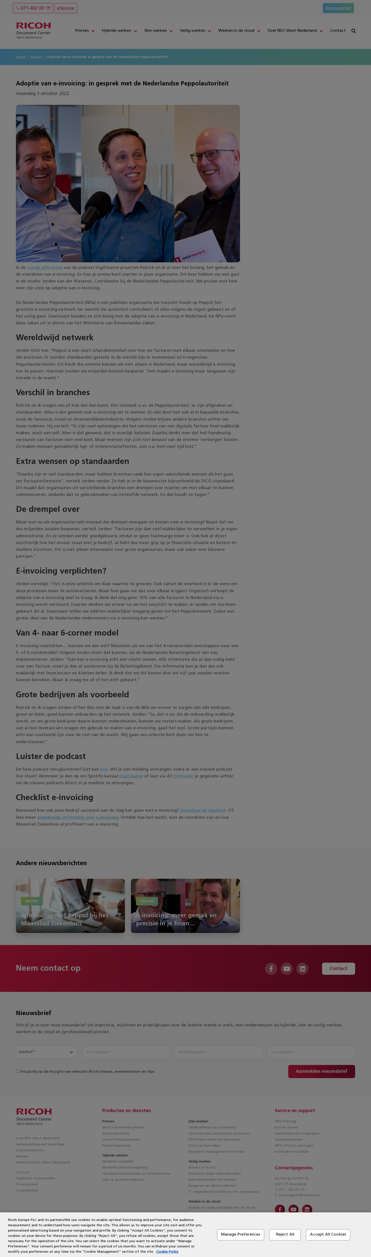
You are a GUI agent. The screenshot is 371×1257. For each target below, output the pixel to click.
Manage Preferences (240, 1235)
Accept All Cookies (328, 1235)
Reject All (285, 1235)
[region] (185, 1234)
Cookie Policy (167, 1252)
